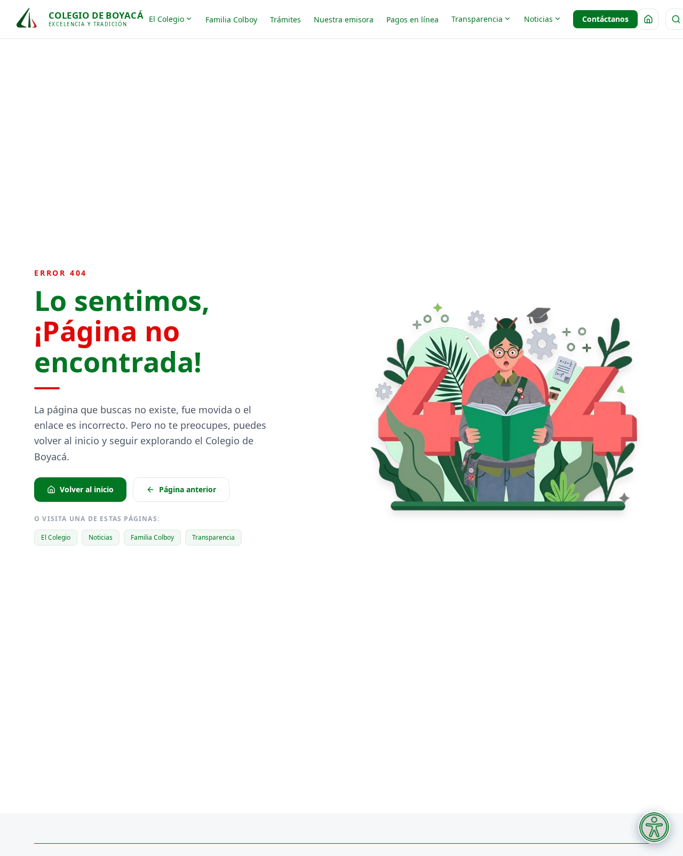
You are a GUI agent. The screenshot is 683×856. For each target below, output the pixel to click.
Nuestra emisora (344, 19)
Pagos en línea (412, 19)
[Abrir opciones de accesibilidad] (654, 827)
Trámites (285, 19)
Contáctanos (605, 19)
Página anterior (187, 489)
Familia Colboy (231, 19)
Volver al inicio (87, 489)
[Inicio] (648, 19)
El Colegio (166, 19)
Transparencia (477, 19)
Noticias (538, 19)
